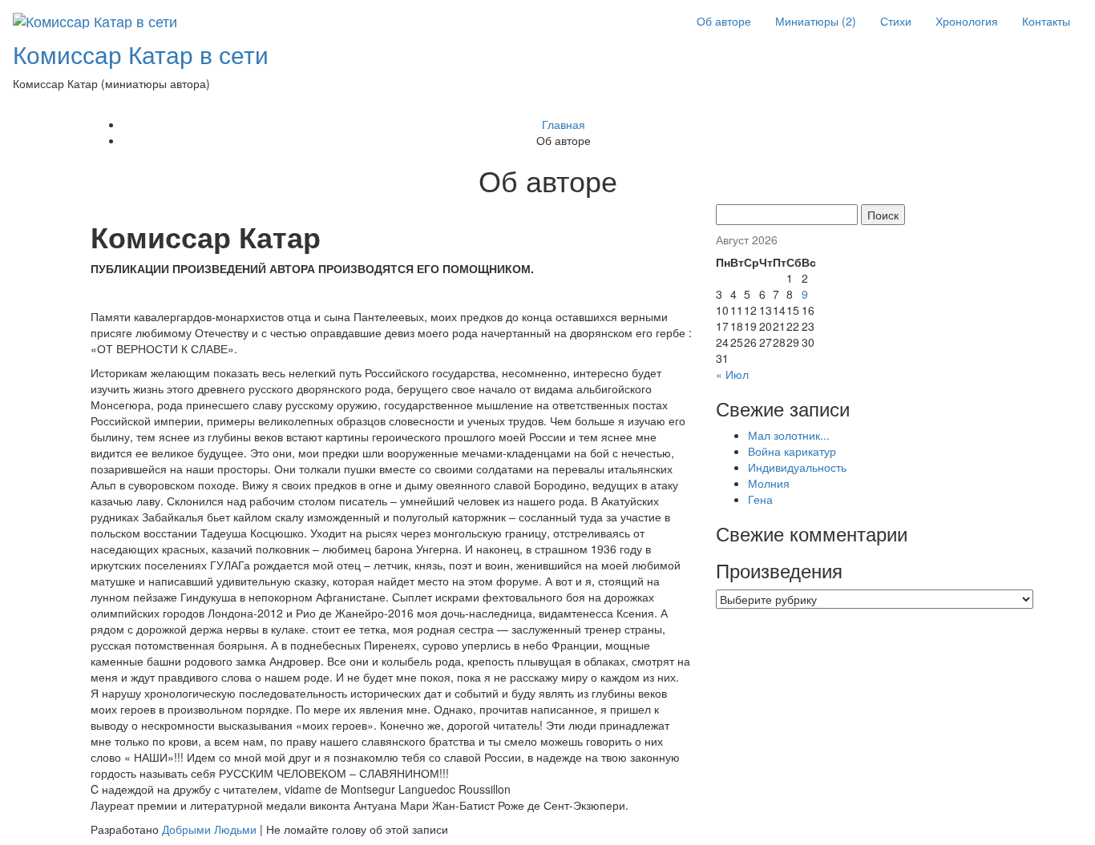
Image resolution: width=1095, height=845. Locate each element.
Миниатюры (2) (815, 21)
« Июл (732, 374)
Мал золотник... (789, 435)
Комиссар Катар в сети (141, 54)
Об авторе (724, 21)
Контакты (1046, 21)
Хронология (966, 21)
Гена (760, 499)
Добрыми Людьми (209, 829)
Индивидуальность (797, 467)
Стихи (895, 21)
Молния (769, 483)
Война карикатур (792, 451)
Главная (563, 124)
